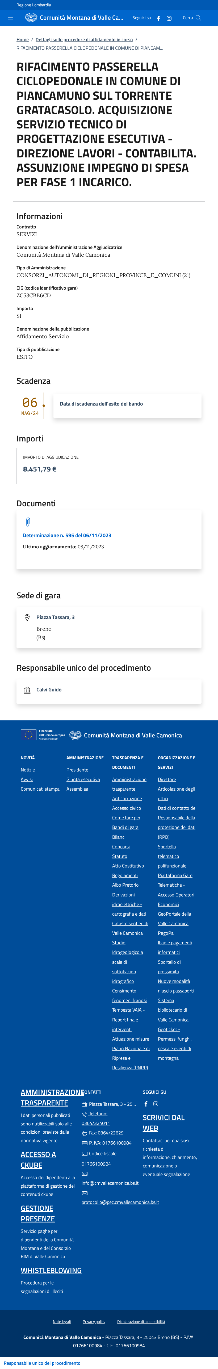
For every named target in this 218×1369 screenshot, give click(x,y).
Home (22, 39)
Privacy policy (94, 1321)
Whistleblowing (51, 1270)
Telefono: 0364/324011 (96, 1118)
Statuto (119, 856)
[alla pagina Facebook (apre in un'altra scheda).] (156, 18)
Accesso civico (126, 808)
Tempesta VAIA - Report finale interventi (128, 1019)
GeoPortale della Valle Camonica (177, 918)
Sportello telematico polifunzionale (172, 856)
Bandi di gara (125, 827)
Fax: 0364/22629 (106, 1132)
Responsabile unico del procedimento (42, 1363)
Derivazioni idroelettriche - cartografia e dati (129, 904)
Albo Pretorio (132, 884)
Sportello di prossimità (169, 966)
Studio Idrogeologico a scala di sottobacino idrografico (127, 962)
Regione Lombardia (33, 5)
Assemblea (77, 788)
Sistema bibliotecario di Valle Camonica (177, 1010)
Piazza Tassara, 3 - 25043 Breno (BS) (112, 1103)
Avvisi (27, 779)
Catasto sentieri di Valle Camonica (130, 928)
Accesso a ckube (38, 1160)
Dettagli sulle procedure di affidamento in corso (84, 39)
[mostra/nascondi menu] (10, 17)
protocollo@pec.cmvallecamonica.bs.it (109, 1202)
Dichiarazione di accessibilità (141, 1321)
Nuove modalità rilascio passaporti (176, 986)
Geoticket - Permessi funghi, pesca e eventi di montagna (177, 1044)
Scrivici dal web (164, 1123)
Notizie (28, 769)
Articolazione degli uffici (176, 793)
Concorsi (121, 846)
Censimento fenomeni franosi (129, 995)
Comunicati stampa (40, 788)
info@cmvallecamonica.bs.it (109, 1183)
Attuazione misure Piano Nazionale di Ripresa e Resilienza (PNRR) (131, 1053)
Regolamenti (125, 875)
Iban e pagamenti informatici (175, 947)
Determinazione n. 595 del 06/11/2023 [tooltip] (67, 535)
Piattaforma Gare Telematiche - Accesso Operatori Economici (177, 890)
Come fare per (126, 817)
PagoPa (177, 932)
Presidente (77, 769)
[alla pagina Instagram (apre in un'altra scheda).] (167, 18)
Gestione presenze (38, 1213)
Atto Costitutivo (132, 865)
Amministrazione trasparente (129, 784)
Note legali (62, 1321)
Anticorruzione (127, 798)
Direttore (167, 779)
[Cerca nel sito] (198, 18)
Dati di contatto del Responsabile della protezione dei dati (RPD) (177, 822)
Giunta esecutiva (83, 779)
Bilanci (118, 837)
